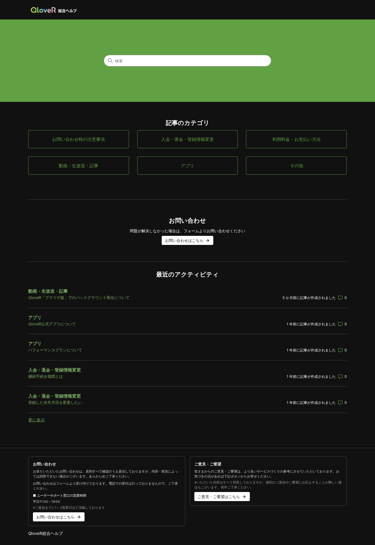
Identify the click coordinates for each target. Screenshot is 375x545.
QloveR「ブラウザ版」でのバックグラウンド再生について (79, 297)
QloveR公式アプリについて (52, 324)
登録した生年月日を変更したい (55, 402)
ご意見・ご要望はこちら (219, 496)
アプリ (34, 317)
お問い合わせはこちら (184, 240)
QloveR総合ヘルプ (45, 533)
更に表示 (36, 420)
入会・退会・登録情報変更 (54, 370)
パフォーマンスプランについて (55, 350)
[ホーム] (54, 10)
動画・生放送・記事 (48, 291)
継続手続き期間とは (45, 376)
